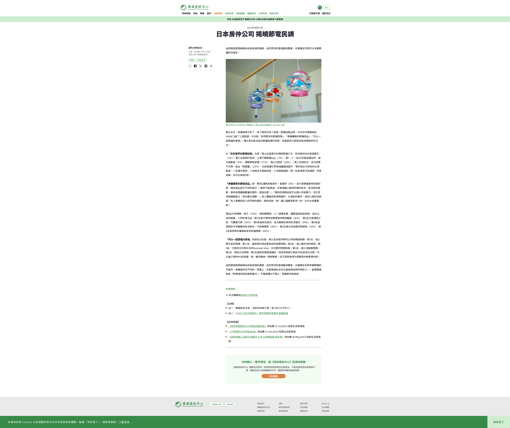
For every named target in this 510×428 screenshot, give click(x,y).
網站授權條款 (284, 407)
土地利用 (262, 13)
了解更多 (124, 422)
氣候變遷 (240, 13)
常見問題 (304, 407)
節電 (192, 60)
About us (326, 403)
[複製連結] (211, 66)
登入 (327, 7)
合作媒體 (325, 407)
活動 (280, 403)
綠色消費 (274, 13)
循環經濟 (251, 13)
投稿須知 (261, 411)
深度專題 (218, 13)
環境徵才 (261, 403)
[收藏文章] (190, 66)
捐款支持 (326, 13)
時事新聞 (186, 13)
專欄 (202, 13)
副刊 (209, 13)
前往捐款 (273, 376)
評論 (195, 13)
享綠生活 (198, 47)
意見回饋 (325, 411)
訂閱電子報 (314, 13)
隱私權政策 (283, 411)
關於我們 (304, 403)
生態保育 (229, 13)
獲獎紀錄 (304, 411)
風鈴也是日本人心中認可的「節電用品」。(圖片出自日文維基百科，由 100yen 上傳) (255, 124)
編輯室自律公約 (263, 407)
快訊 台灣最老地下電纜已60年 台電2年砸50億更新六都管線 (255, 19)
